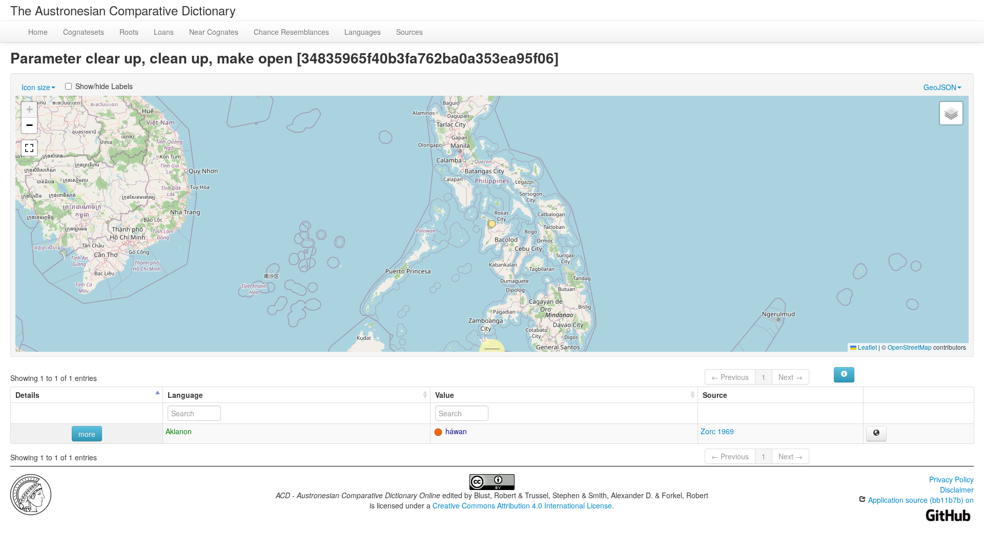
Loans (164, 32)
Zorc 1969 (717, 431)
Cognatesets (83, 32)
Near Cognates (213, 32)
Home (38, 32)
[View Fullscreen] (29, 148)
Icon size (36, 87)
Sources (409, 32)
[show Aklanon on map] (876, 433)
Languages (362, 32)
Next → (790, 377)
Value (444, 395)
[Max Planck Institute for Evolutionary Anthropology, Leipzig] (30, 493)
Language (185, 395)
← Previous (730, 377)
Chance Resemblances (291, 32)
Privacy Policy (951, 479)
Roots (128, 32)
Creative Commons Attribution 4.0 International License (522, 505)
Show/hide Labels (104, 86)
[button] (492, 224)
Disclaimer (957, 489)
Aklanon (179, 431)
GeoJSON (940, 87)
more (86, 434)
